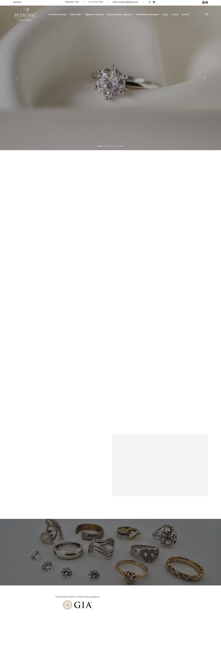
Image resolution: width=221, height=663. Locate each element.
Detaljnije (55, 224)
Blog (83, 635)
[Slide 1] (99, 146)
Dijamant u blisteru (94, 14)
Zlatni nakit (75, 14)
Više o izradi (160, 483)
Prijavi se (176, 608)
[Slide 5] (121, 146)
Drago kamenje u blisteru (119, 14)
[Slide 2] (105, 146)
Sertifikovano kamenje (146, 14)
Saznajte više (40, 107)
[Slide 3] (110, 146)
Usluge (84, 639)
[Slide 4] (116, 146)
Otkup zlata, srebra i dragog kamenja (100, 648)
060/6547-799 (72, 2)
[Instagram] (151, 2)
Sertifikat (17, 3)
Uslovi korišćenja (90, 652)
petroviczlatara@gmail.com (125, 2)
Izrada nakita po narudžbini (95, 644)
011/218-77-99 (96, 2)
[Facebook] (154, 2)
